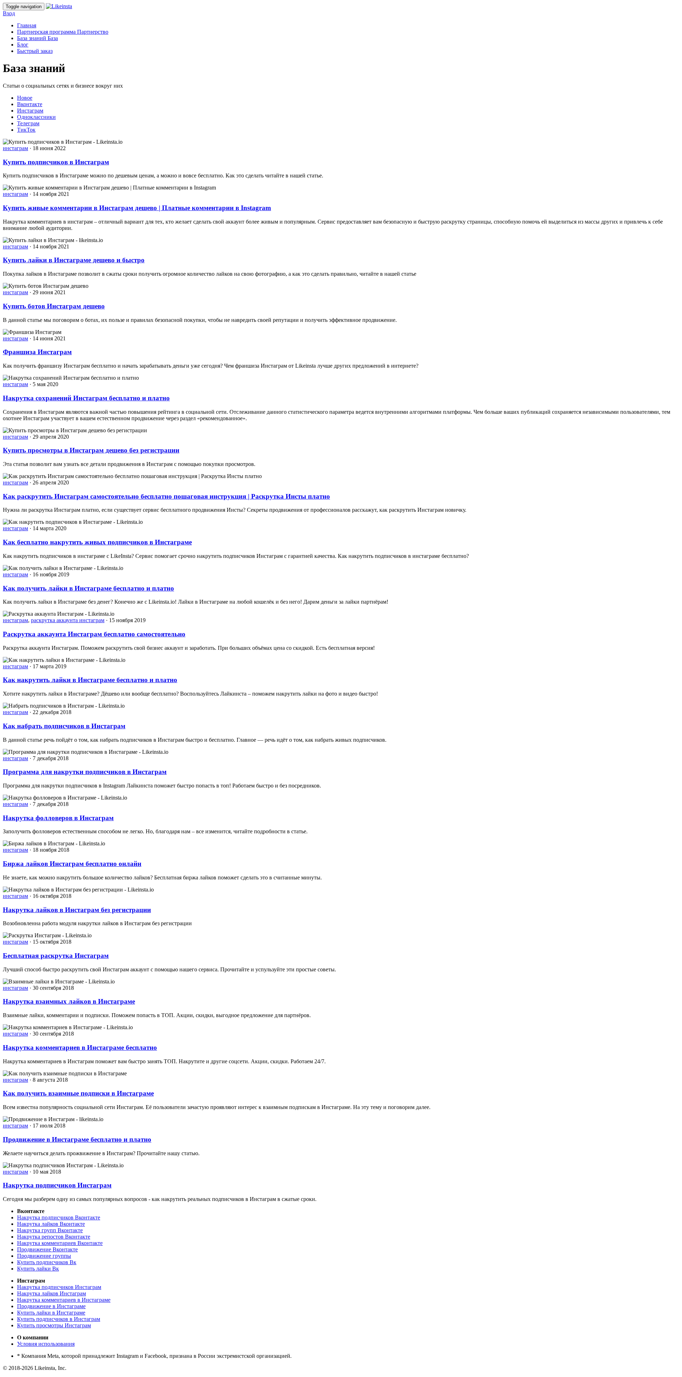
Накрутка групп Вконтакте (50, 1230)
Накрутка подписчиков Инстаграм (57, 1185)
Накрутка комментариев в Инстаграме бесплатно (80, 1047)
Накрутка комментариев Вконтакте (60, 1243)
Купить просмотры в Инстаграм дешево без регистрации (91, 450)
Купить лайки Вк (38, 1269)
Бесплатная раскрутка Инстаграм (56, 955)
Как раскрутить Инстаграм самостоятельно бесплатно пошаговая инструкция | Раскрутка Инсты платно (166, 496)
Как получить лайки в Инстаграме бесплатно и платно (88, 588)
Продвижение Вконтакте (47, 1249)
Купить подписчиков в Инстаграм (56, 162)
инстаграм (15, 148)
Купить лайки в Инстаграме (51, 1313)
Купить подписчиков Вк (46, 1262)
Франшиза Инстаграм (37, 352)
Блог (22, 45)
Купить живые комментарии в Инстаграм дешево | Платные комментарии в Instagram (137, 208)
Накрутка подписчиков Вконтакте (58, 1217)
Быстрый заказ (35, 51)
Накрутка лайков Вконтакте (51, 1224)
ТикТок (26, 130)
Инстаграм (30, 111)
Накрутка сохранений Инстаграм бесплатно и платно (86, 398)
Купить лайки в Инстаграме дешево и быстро (74, 260)
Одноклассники (36, 117)
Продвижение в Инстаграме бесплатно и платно (77, 1139)
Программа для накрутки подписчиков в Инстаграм (85, 771)
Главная (26, 25)
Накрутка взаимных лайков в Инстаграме (69, 1001)
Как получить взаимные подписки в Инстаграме (78, 1093)
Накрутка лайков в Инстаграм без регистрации (77, 910)
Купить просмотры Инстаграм (54, 1325)
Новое (24, 98)
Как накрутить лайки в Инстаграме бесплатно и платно (90, 680)
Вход (9, 13)
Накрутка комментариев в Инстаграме (63, 1300)
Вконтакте (29, 104)
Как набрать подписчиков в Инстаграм (64, 726)
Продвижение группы (44, 1256)
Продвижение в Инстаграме (51, 1306)
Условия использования (46, 1344)
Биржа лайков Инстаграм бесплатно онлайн (72, 863)
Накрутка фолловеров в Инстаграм (58, 818)
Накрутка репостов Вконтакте (53, 1237)
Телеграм (28, 123)
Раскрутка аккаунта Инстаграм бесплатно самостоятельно (94, 634)
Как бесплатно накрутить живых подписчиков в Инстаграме (97, 542)
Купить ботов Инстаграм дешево (54, 306)
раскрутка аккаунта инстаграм (67, 620)
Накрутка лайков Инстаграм (51, 1293)
